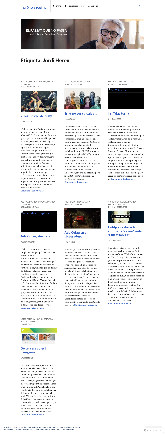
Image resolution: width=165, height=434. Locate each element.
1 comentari (26, 324)
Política (24, 82)
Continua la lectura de (32, 190)
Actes (23, 319)
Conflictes (113, 202)
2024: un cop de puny (36, 116)
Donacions (93, 6)
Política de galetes (66, 429)
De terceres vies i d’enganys (33, 350)
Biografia (56, 6)
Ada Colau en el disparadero (76, 234)
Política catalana (37, 82)
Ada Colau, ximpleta (35, 236)
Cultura (123, 202)
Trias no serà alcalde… (80, 113)
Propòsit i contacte (74, 6)
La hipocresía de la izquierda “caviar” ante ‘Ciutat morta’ (125, 231)
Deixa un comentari (30, 87)
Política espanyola (30, 322)
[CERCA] (140, 6)
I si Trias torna (118, 113)
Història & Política (34, 7)
